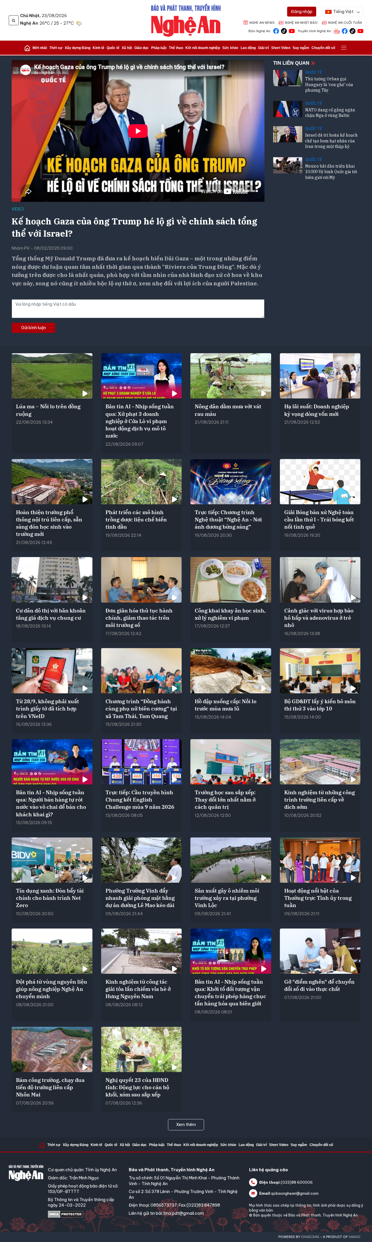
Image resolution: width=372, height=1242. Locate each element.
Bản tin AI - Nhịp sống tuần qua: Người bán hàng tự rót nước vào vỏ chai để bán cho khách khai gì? (51, 803)
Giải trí (263, 48)
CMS (310, 1237)
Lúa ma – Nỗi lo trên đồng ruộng (48, 410)
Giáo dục (141, 48)
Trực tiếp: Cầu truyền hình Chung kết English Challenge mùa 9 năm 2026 (139, 799)
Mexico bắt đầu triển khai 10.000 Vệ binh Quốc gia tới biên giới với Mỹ (331, 172)
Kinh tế (98, 48)
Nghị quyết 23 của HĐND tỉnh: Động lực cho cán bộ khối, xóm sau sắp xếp (137, 1087)
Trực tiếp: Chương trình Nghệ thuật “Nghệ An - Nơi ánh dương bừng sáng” (228, 519)
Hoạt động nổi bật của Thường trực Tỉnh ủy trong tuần (318, 898)
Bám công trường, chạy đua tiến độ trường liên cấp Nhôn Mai (50, 1087)
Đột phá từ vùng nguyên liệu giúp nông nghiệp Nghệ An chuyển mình (51, 989)
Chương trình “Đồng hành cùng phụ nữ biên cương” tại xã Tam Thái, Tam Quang (141, 708)
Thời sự (55, 48)
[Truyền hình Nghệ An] (337, 31)
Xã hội (127, 48)
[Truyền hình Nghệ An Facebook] (345, 31)
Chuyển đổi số (323, 48)
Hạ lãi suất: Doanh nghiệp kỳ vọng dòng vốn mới (316, 410)
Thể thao (176, 48)
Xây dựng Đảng (77, 48)
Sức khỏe (230, 48)
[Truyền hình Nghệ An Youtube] (360, 31)
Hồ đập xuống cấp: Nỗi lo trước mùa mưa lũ (225, 705)
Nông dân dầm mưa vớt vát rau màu (228, 410)
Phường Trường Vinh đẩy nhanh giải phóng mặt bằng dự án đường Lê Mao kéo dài (140, 898)
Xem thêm (186, 1124)
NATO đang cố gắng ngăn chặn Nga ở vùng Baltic (330, 112)
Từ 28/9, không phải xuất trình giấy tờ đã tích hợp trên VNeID (47, 708)
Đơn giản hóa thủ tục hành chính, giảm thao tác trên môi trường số (139, 617)
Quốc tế (113, 48)
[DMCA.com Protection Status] (85, 1214)
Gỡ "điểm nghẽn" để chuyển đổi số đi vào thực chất (319, 985)
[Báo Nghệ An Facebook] (276, 31)
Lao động (248, 48)
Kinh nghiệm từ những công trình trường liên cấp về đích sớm (319, 799)
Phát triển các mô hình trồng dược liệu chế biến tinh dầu (136, 519)
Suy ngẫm (301, 48)
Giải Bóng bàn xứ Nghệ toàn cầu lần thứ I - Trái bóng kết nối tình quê (319, 519)
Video (18, 209)
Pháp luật (159, 48)
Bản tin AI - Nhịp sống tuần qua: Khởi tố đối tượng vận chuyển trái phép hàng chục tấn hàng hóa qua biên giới (230, 992)
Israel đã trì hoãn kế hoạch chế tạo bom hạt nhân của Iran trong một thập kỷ (331, 141)
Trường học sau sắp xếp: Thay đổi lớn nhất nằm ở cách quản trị (225, 799)
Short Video (280, 48)
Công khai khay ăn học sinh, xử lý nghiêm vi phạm (230, 614)
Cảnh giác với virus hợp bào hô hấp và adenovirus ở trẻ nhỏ (318, 617)
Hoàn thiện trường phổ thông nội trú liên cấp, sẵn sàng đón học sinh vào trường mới (49, 523)
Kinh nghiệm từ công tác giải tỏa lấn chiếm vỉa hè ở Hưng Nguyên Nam (138, 989)
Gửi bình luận (33, 327)
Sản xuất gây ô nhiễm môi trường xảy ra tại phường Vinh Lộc (227, 898)
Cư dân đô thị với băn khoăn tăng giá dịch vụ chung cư (51, 614)
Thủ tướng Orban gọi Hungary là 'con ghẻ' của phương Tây (329, 84)
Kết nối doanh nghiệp (202, 48)
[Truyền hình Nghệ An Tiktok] (352, 31)
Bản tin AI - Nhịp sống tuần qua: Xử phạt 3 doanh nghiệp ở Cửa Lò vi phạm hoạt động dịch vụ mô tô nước (139, 421)
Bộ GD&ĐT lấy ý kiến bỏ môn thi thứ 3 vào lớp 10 (320, 705)
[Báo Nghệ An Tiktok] (284, 31)
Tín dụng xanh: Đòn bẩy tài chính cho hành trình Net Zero (50, 898)
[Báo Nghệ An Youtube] (292, 31)
